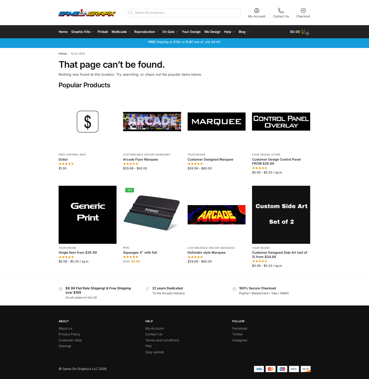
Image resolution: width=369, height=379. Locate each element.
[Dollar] (88, 122)
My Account (256, 16)
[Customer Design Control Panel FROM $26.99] (281, 122)
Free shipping (68, 154)
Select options (152, 177)
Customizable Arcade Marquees (146, 154)
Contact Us (281, 16)
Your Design (196, 154)
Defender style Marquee (207, 252)
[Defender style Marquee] (217, 215)
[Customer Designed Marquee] (217, 122)
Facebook (239, 328)
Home (63, 53)
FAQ (148, 346)
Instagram (239, 340)
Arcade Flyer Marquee (140, 159)
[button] (300, 31)
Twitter (237, 334)
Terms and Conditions (162, 340)
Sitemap (65, 346)
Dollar (63, 159)
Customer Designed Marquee (210, 159)
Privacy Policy (69, 334)
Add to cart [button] (87, 177)
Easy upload (154, 352)
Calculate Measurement (281, 181)
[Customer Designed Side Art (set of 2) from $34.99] (281, 215)
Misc (83, 154)
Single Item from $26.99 (78, 252)
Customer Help (70, 340)
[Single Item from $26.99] (88, 215)
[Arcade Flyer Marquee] (152, 122)
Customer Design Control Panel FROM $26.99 (276, 161)
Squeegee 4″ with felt (140, 252)
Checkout (303, 16)
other (275, 154)
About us (66, 328)
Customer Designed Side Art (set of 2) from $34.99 (279, 254)
